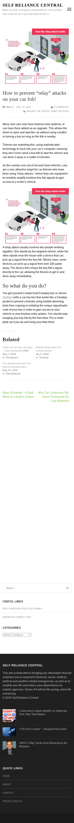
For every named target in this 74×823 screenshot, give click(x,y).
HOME (6, 776)
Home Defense (60, 111)
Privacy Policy (12, 801)
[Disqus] (36, 450)
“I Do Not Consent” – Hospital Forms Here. (43, 728)
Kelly (10, 107)
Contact (8, 792)
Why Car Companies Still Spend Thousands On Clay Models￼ (53, 396)
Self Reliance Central (33, 5)
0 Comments (61, 107)
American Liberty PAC (17, 617)
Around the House (37, 111)
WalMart (8, 297)
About (7, 784)
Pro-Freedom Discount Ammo (22, 608)
